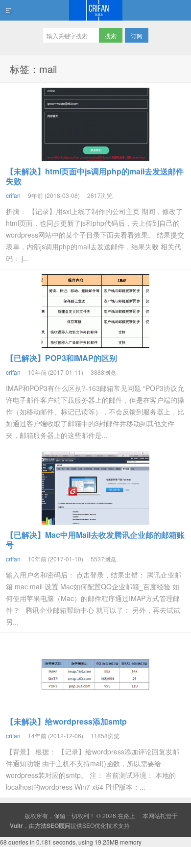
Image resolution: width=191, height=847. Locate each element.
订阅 (137, 35)
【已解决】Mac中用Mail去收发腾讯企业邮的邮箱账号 (95, 539)
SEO (88, 825)
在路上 (95, 10)
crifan (13, 195)
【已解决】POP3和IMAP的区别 (61, 357)
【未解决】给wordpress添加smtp (66, 721)
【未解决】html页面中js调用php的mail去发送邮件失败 (95, 176)
